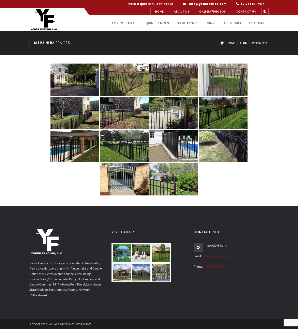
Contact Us (246, 12)
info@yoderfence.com (217, 256)
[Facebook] (265, 11)
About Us (181, 12)
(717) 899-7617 (215, 266)
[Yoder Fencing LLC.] (43, 22)
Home (159, 12)
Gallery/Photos (212, 12)
